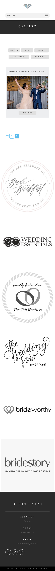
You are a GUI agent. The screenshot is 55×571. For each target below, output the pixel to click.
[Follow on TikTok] (21, 552)
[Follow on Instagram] (15, 552)
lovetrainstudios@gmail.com (27, 543)
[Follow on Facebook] (8, 552)
